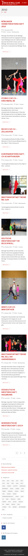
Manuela (13, 499)
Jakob (22, 491)
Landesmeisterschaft (7, 496)
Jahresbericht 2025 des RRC (7, 472)
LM (3, 499)
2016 (12, 480)
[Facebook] (4, 527)
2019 (3, 483)
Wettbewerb (22, 507)
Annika (9, 486)
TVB (9, 507)
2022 (8, 483)
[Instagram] (4, 537)
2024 (17, 483)
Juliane (9, 493)
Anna (3, 486)
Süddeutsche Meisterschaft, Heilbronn (9, 392)
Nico (9, 501)
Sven (18, 504)
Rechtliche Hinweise (17, 551)
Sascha (13, 504)
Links (5, 550)
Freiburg (10, 491)
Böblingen (22, 486)
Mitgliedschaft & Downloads (15, 550)
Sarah (7, 504)
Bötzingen (5, 488)
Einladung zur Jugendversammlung (9, 470)
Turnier (4, 507)
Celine (11, 488)
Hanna (16, 491)
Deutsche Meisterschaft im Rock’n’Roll (10, 240)
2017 (17, 480)
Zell (3, 509)
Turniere (9, 32)
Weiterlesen (7, 52)
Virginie (15, 507)
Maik (7, 499)
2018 (22, 480)
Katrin (14, 493)
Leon (22, 496)
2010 (5, 12)
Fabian (4, 491)
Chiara (17, 488)
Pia (3, 504)
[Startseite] (1, 12)
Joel (3, 493)
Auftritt (15, 486)
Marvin (4, 501)
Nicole (14, 501)
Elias (22, 488)
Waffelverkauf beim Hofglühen (8, 467)
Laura (17, 496)
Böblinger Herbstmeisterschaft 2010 (12, 24)
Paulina (21, 501)
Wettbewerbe (15, 32)
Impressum (8, 551)
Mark (19, 499)
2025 (22, 483)
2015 (8, 480)
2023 (12, 483)
